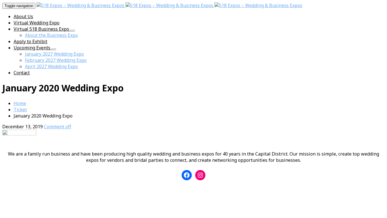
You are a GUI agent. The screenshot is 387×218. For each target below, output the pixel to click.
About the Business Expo (51, 35)
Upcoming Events (33, 48)
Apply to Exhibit (30, 41)
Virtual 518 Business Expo (42, 29)
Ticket (20, 109)
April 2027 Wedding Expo (51, 66)
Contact (22, 73)
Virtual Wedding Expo (36, 23)
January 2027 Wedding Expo (54, 54)
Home (20, 103)
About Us (23, 16)
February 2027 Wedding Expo (56, 60)
